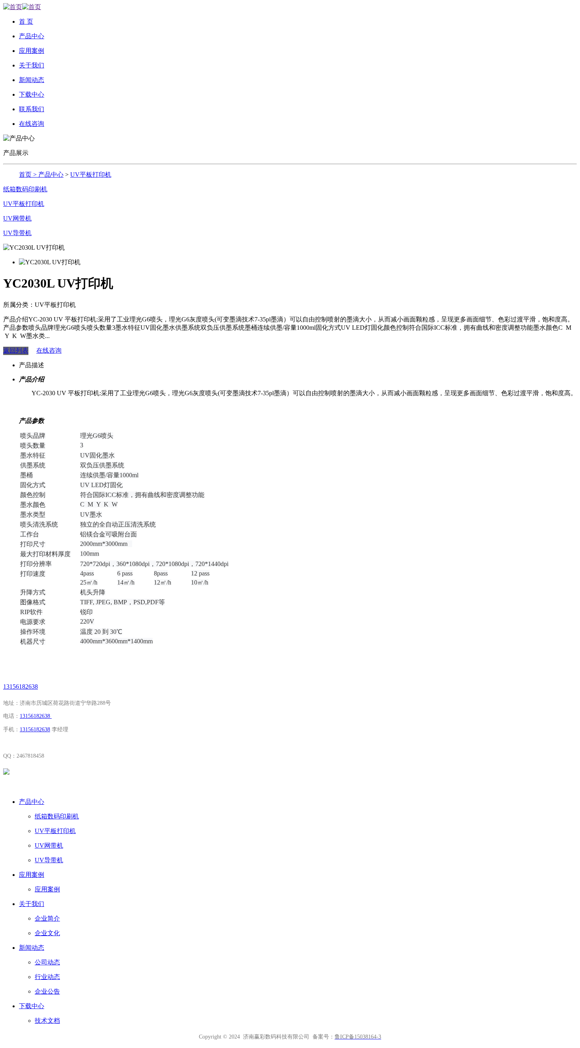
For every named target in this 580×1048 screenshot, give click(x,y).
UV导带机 (17, 233)
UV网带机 (17, 218)
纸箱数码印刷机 (25, 189)
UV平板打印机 (90, 174)
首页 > (28, 174)
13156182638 (20, 686)
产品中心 (51, 174)
